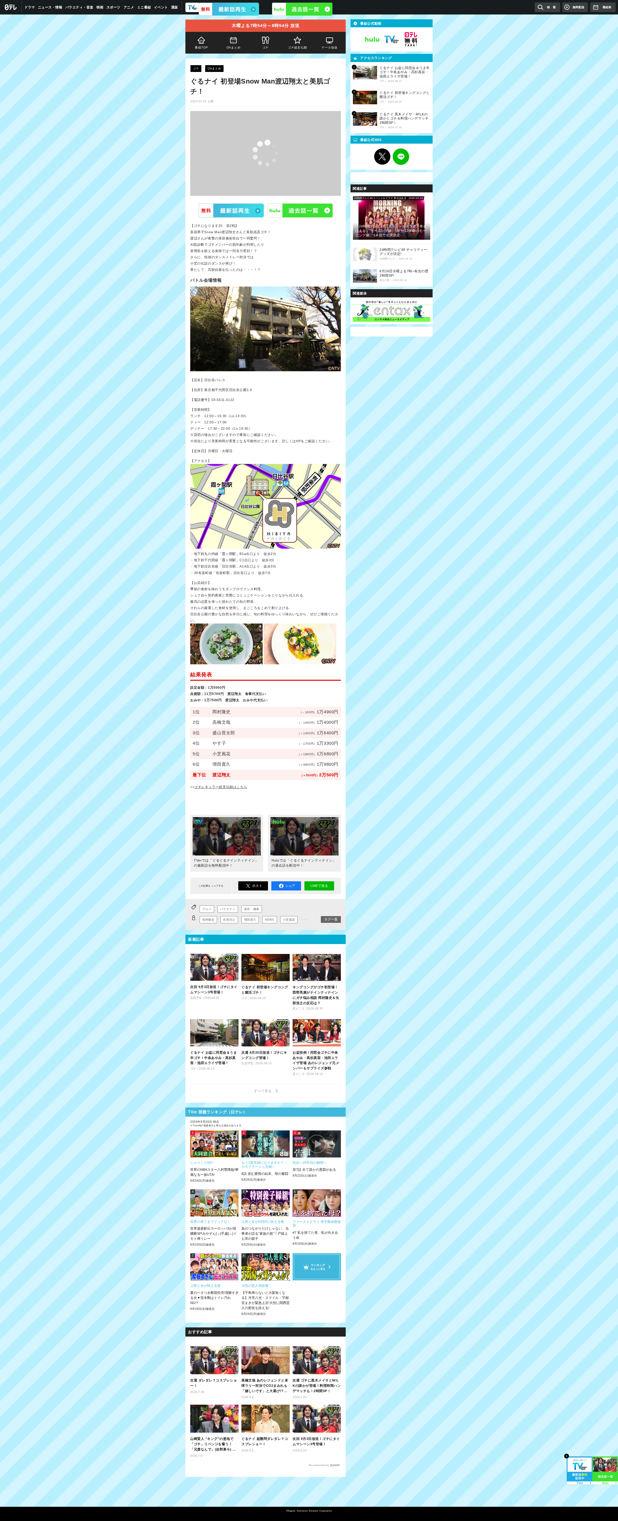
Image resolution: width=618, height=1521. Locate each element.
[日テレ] (11, 7)
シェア (290, 886)
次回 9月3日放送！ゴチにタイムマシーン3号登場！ (316, 1441)
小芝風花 (289, 919)
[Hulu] (302, 9)
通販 (174, 7)
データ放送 (330, 47)
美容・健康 (251, 909)
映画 (100, 7)
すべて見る (263, 1091)
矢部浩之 (229, 919)
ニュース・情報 (50, 7)
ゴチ (265, 47)
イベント (161, 7)
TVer (231, 210)
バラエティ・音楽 (79, 7)
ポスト (257, 886)
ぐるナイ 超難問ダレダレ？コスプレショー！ (264, 1441)
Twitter (382, 156)
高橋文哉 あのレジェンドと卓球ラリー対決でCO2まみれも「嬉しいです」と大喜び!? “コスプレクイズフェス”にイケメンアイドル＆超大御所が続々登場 (264, 1386)
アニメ (129, 7)
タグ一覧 (331, 919)
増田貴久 (250, 919)
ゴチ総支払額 (297, 47)
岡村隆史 (208, 919)
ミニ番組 (144, 7)
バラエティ (227, 909)
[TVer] (229, 9)
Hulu (300, 210)
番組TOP (201, 47)
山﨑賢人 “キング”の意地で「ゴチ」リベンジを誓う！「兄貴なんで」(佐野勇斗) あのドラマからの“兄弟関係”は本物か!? (213, 1444)
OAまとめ (233, 47)
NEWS (269, 919)
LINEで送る (319, 886)
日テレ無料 (411, 39)
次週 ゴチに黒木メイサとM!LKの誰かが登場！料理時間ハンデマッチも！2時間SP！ (317, 1385)
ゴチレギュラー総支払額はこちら (220, 787)
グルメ (206, 909)
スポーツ (113, 7)
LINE (401, 156)
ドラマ (29, 7)
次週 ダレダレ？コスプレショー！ (213, 1383)
